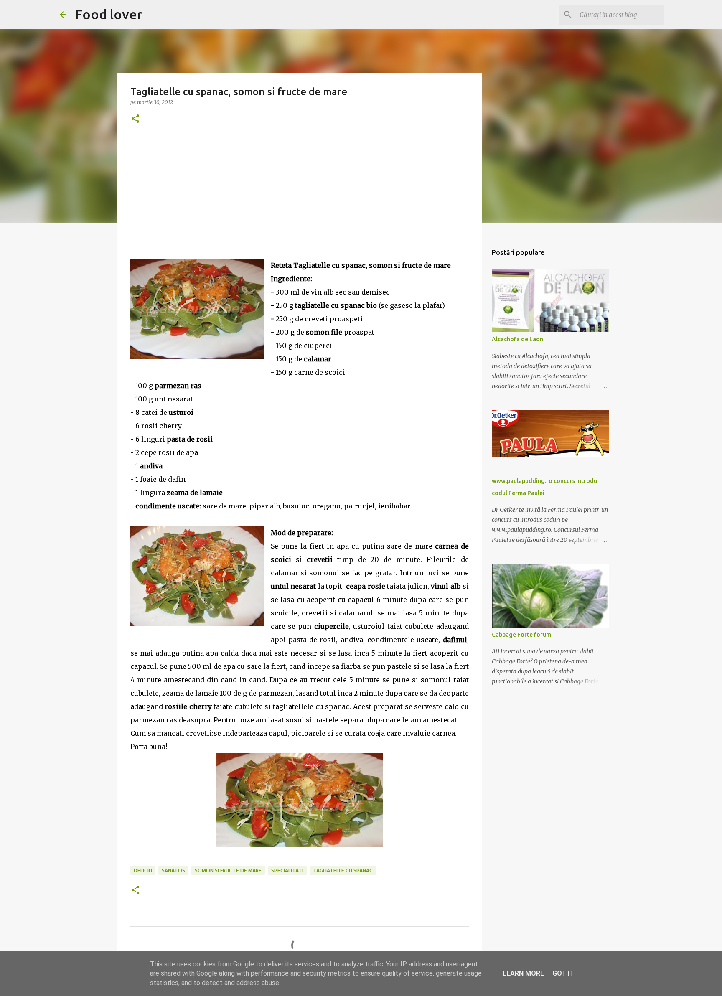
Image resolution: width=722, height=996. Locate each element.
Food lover (108, 14)
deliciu (143, 870)
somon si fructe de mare (228, 870)
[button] (135, 119)
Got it (563, 973)
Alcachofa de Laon (517, 339)
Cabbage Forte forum (521, 634)
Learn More (523, 973)
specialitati (287, 870)
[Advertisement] (299, 200)
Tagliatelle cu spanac (343, 870)
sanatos (173, 870)
